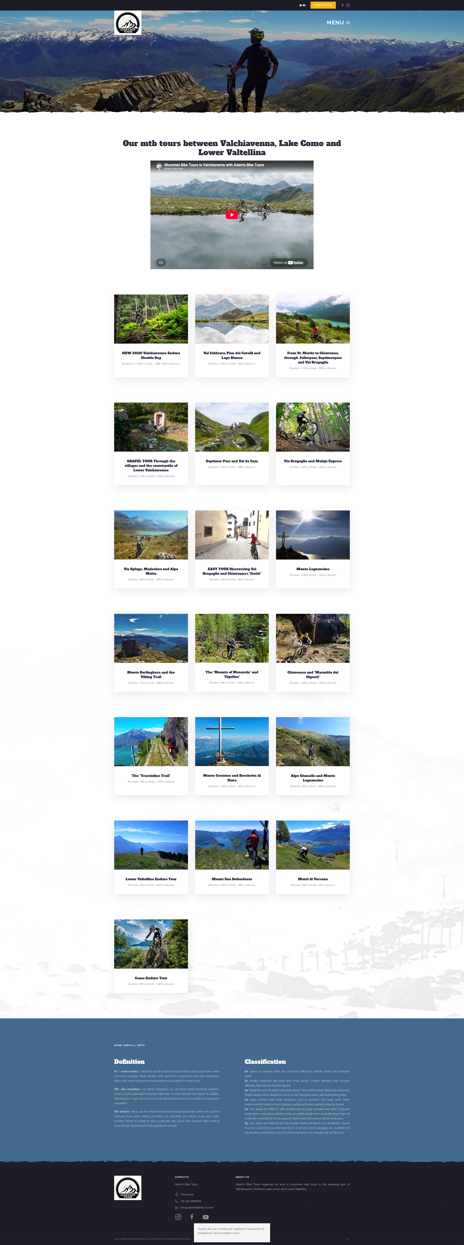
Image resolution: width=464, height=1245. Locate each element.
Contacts (323, 5)
